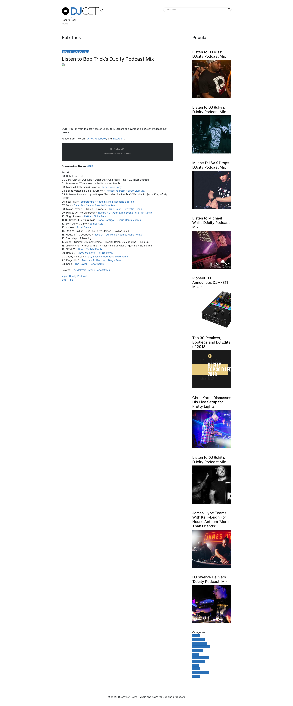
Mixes (195, 654)
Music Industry (200, 657)
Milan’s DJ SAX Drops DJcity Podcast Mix (210, 165)
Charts (196, 635)
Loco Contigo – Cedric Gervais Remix (119, 219)
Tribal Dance (84, 227)
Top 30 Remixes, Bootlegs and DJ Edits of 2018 (211, 342)
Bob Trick (67, 279)
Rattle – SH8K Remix (96, 216)
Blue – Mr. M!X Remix (90, 249)
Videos (196, 676)
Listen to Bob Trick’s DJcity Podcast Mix (108, 59)
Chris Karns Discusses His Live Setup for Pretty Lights (211, 402)
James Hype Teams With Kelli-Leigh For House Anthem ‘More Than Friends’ (210, 519)
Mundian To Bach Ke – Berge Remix (102, 260)
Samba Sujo (96, 223)
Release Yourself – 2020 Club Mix (125, 190)
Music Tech (198, 661)
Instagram (118, 138)
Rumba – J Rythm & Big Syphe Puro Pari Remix (125, 212)
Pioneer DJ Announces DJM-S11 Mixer (210, 282)
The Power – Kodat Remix (89, 263)
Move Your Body (112, 187)
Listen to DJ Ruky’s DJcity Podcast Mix (209, 109)
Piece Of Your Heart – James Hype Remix (118, 234)
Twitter (89, 138)
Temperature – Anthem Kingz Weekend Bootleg (106, 201)
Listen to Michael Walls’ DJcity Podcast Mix (211, 222)
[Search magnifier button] (229, 9)
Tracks (196, 668)
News (65, 23)
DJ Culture (198, 639)
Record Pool (69, 19)
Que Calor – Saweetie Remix (125, 208)
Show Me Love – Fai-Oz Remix (95, 252)
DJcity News (199, 643)
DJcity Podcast (78, 276)
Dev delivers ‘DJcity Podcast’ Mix (91, 269)
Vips (64, 276)
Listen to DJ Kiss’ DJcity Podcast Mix (209, 54)
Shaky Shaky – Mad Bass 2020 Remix (106, 256)
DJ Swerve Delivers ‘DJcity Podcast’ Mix (210, 579)
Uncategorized (200, 672)
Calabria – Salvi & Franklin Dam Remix (96, 205)
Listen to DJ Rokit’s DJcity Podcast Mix (209, 459)
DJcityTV (197, 650)
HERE (90, 166)
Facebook (100, 138)
